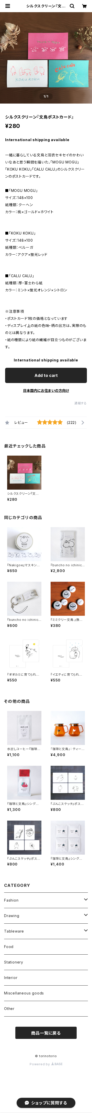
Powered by (40, 1064)
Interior (10, 977)
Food (9, 946)
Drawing (11, 915)
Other (9, 1008)
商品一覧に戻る (46, 1033)
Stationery (13, 962)
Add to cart (46, 375)
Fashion (11, 900)
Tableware (14, 931)
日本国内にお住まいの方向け (46, 390)
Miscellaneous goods (24, 993)
